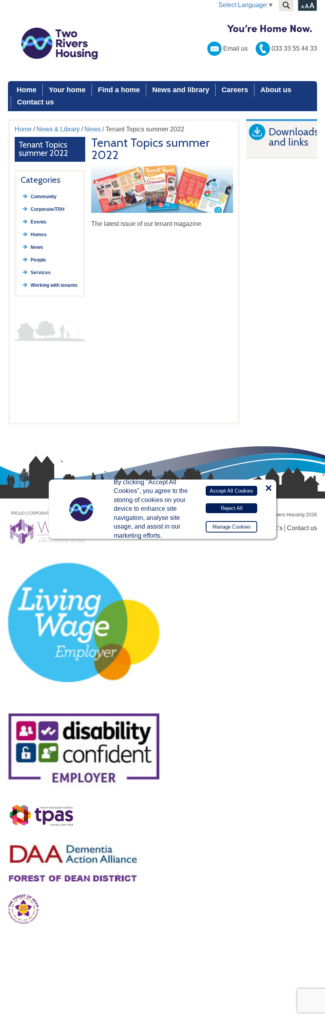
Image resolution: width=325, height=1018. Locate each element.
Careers (235, 90)
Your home (67, 90)
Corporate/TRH (48, 209)
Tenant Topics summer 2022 (43, 149)
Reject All (232, 508)
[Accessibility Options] (307, 5)
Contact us (35, 102)
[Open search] (286, 5)
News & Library (58, 129)
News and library (180, 90)
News (92, 129)
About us (275, 90)
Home (26, 90)
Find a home (119, 90)
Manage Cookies (231, 527)
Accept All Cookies (231, 491)
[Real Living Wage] (83, 700)
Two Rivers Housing (162, 43)
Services (41, 272)
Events (38, 222)
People (38, 260)
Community (44, 196)
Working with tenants (54, 285)
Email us (235, 48)
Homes (39, 234)
